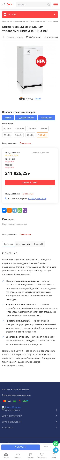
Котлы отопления (37, 22)
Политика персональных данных (16, 395)
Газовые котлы (53, 22)
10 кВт (7, 128)
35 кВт (18, 134)
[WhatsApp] (19, 210)
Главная (5, 22)
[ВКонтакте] (4, 210)
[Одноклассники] (9, 210)
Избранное (34, 37)
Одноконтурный (26, 117)
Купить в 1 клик (30, 182)
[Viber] (25, 210)
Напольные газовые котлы (14, 224)
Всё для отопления (19, 22)
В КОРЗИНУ (20, 447)
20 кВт (43, 128)
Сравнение (52, 37)
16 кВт (32, 128)
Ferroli (38, 99)
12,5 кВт (19, 128)
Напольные (46, 117)
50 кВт (30, 134)
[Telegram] (14, 210)
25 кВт (7, 134)
